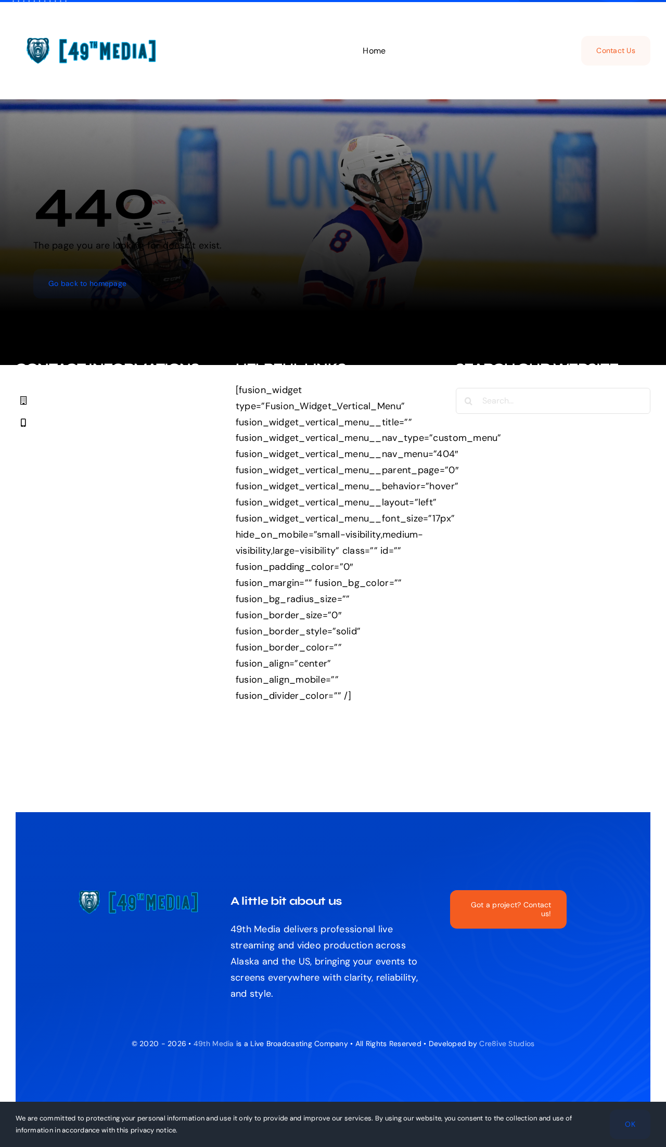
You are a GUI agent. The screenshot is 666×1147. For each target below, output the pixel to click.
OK (630, 1124)
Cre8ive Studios (506, 1043)
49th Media (214, 1043)
